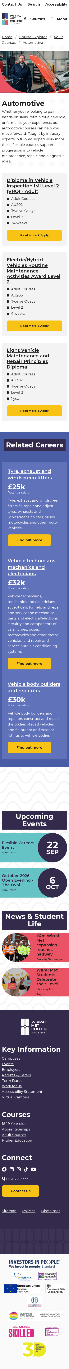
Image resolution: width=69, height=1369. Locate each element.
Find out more (29, 540)
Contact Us (12, 4)
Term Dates (12, 1081)
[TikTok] (26, 1169)
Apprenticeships (16, 1129)
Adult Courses (14, 1135)
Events (8, 1064)
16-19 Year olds (14, 1124)
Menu (62, 19)
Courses (37, 19)
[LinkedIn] (12, 1169)
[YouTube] (33, 1169)
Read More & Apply (34, 235)
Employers (11, 1070)
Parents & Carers (16, 1075)
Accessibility (56, 4)
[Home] (18, 20)
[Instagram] (19, 1169)
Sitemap (9, 1211)
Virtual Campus (15, 1097)
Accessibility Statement (22, 1092)
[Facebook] (5, 1169)
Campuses (11, 1058)
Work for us (12, 1086)
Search (34, 4)
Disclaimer (50, 1211)
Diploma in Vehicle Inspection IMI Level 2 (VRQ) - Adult (33, 186)
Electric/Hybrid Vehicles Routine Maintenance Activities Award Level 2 (33, 271)
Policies (28, 1211)
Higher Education (17, 1140)
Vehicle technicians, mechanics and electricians (32, 567)
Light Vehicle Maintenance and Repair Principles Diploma (28, 358)
